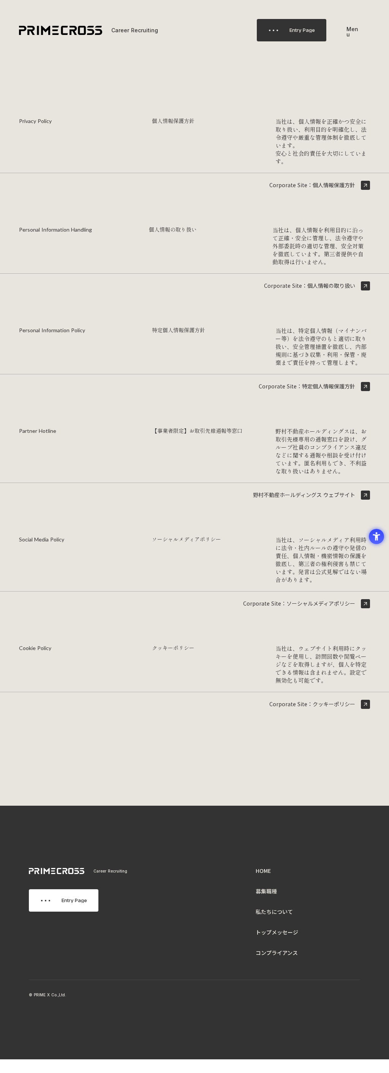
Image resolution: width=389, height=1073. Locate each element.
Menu (352, 32)
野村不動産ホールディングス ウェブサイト (304, 495)
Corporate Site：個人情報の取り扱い (309, 285)
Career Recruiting (110, 871)
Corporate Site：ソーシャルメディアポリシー (299, 603)
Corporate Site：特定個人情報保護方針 (307, 386)
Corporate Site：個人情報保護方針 (312, 185)
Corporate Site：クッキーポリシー (312, 704)
